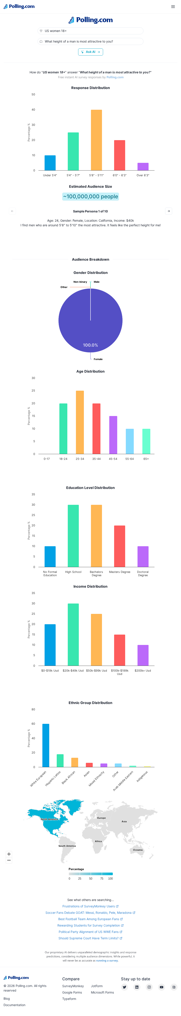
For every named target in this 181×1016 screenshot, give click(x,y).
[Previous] (12, 211)
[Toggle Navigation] (173, 6)
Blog (7, 998)
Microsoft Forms (102, 992)
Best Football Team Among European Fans (88, 919)
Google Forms (72, 992)
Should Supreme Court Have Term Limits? (88, 938)
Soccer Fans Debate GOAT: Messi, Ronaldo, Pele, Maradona (88, 912)
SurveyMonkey (73, 986)
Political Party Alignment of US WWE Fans (89, 932)
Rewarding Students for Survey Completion (88, 925)
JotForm (97, 986)
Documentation (14, 1005)
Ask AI (90, 52)
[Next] (168, 211)
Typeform (69, 999)
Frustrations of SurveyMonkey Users (88, 906)
